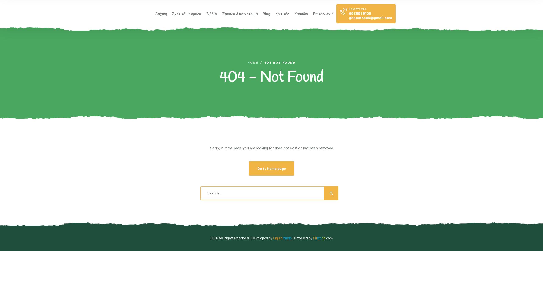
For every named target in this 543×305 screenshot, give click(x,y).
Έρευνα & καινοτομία (240, 14)
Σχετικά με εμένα (186, 14)
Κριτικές (282, 14)
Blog (266, 14)
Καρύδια (301, 14)
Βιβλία (211, 14)
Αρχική (161, 14)
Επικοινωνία (323, 14)
